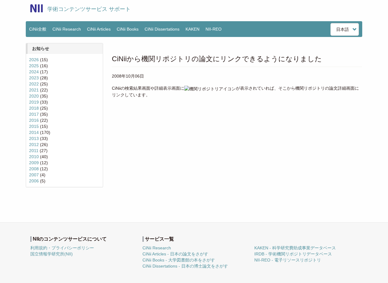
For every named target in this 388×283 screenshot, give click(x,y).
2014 (34, 132)
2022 (34, 84)
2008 (34, 168)
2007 (34, 174)
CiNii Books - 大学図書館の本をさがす (178, 260)
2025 (34, 65)
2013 (34, 138)
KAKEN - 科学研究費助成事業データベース (295, 247)
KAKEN (192, 29)
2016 (34, 120)
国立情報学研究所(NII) (51, 253)
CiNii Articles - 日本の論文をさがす (175, 253)
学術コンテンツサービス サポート (89, 9)
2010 (34, 156)
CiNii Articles (99, 29)
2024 (34, 71)
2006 (34, 180)
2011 (33, 150)
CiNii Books (128, 29)
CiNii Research (66, 29)
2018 (34, 108)
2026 (34, 59)
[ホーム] (36, 8)
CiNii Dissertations (162, 29)
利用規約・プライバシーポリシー (62, 247)
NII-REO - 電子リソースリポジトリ (287, 260)
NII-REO (214, 29)
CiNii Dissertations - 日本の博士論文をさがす (185, 266)
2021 (34, 90)
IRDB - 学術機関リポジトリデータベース (293, 253)
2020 (34, 96)
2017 (34, 114)
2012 (34, 144)
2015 (34, 126)
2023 (34, 77)
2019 (34, 102)
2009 (34, 162)
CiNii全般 (37, 29)
